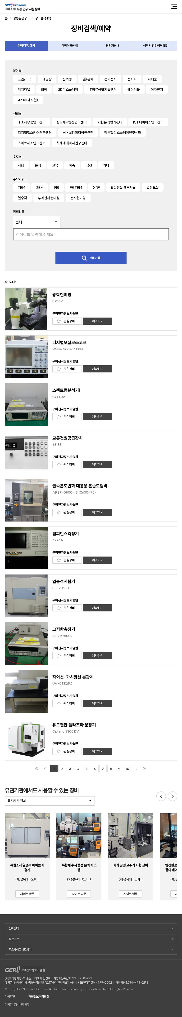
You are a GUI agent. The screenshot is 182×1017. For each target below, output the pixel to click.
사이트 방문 (27, 894)
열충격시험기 (63, 581)
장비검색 (94, 258)
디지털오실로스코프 (69, 342)
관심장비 (69, 321)
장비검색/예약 (26, 46)
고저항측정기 (63, 629)
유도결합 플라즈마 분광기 (74, 725)
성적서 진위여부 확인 (155, 46)
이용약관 (10, 996)
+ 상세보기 (27, 839)
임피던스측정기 (65, 533)
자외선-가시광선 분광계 (73, 677)
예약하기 (97, 321)
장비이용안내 (69, 46)
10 (127, 769)
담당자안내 (112, 46)
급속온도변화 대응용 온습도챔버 (79, 486)
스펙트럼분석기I (66, 390)
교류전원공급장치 (67, 438)
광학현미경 (61, 294)
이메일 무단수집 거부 (17, 1004)
